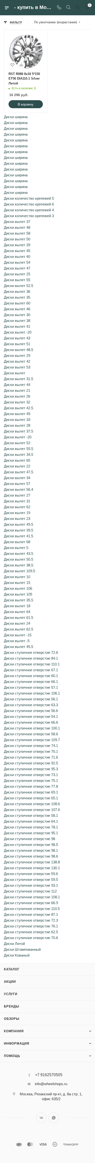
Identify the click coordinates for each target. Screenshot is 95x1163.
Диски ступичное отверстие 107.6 (32, 810)
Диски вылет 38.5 (18, 565)
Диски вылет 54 (17, 262)
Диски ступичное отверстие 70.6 (31, 938)
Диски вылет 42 (17, 361)
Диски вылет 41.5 (18, 536)
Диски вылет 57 (17, 484)
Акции (10, 981)
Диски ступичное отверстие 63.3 (31, 705)
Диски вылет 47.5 (18, 472)
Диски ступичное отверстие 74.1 (31, 746)
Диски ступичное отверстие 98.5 (31, 845)
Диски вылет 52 (17, 443)
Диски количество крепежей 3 (29, 216)
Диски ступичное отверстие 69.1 (31, 792)
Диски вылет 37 (17, 222)
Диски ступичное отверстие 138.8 (32, 862)
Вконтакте (41, 1118)
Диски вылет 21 (17, 390)
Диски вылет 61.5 (18, 617)
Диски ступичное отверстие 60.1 (31, 676)
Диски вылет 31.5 (18, 379)
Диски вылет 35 (17, 297)
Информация (16, 1043)
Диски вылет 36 (17, 291)
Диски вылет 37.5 (18, 431)
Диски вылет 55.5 (18, 449)
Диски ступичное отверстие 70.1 (31, 751)
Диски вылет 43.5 (18, 553)
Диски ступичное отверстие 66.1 (31, 682)
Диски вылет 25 (17, 274)
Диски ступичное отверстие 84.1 (31, 658)
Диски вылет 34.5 (18, 454)
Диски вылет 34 (17, 478)
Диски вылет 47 (17, 268)
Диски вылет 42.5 (18, 408)
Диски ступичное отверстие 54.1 (31, 716)
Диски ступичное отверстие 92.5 (31, 763)
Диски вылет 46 (17, 309)
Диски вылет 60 (17, 303)
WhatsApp (53, 1118)
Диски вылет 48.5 (18, 350)
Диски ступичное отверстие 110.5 (32, 909)
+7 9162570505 (48, 1075)
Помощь (12, 1056)
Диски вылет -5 (16, 641)
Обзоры (11, 1019)
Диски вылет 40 (17, 256)
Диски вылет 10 (17, 577)
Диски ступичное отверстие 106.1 (32, 693)
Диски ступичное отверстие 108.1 (32, 897)
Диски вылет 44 (17, 385)
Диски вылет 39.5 (18, 530)
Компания (13, 1031)
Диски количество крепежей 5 (29, 198)
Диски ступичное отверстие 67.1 (31, 670)
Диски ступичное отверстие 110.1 (32, 664)
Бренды (11, 1006)
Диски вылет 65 (17, 460)
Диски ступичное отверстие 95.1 (31, 833)
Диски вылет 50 (17, 239)
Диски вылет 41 (17, 326)
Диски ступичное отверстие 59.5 (31, 879)
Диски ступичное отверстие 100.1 (32, 728)
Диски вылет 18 (17, 606)
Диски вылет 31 (17, 501)
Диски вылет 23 (17, 518)
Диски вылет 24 (17, 623)
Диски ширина (16, 117)
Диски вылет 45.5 (18, 647)
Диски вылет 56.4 (18, 489)
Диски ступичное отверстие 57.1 (31, 687)
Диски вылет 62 (17, 507)
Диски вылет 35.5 (18, 600)
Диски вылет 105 (18, 594)
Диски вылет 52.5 (18, 286)
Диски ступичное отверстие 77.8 (31, 786)
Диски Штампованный (22, 949)
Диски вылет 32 (17, 402)
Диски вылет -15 (17, 635)
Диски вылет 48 (17, 227)
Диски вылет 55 (17, 280)
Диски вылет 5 (16, 548)
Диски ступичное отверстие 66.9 (31, 903)
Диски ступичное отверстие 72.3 (31, 920)
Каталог (11, 969)
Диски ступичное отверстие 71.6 (31, 757)
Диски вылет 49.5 (18, 524)
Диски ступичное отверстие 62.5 (31, 932)
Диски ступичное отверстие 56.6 (31, 711)
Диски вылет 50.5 (18, 559)
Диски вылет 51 (17, 344)
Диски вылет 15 (17, 583)
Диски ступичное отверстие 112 (30, 891)
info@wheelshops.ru (51, 1084)
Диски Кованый (16, 955)
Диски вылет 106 (18, 588)
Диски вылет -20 (17, 332)
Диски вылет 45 (17, 251)
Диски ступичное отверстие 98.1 (31, 850)
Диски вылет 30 (17, 315)
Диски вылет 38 (17, 321)
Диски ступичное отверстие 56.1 (31, 699)
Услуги (10, 994)
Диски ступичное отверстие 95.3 (31, 769)
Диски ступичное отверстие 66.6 (31, 722)
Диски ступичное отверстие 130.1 (32, 868)
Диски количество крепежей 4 (29, 210)
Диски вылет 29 (17, 355)
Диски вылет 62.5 (18, 629)
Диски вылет (14, 373)
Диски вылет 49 (17, 414)
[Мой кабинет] (77, 8)
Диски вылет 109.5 (19, 571)
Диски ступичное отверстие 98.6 (31, 856)
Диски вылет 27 (17, 495)
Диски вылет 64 (17, 612)
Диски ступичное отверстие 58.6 (31, 734)
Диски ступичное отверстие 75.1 (31, 780)
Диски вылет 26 (17, 396)
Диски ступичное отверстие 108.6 (32, 804)
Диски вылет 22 (17, 466)
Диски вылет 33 (17, 420)
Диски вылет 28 (17, 425)
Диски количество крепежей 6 (29, 204)
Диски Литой (14, 944)
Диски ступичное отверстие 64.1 (31, 821)
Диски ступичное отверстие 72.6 (31, 652)
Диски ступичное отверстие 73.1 (31, 775)
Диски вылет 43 (17, 338)
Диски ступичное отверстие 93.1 (31, 885)
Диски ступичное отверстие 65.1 (31, 798)
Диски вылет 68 (17, 542)
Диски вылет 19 (17, 513)
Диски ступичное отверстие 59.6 (31, 874)
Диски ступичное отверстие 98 (29, 839)
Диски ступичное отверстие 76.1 (31, 926)
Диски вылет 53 (17, 367)
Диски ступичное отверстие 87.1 (31, 914)
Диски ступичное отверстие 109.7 (32, 740)
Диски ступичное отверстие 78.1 (31, 827)
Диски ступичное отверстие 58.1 (31, 815)
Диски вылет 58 (17, 233)
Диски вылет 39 (17, 245)
